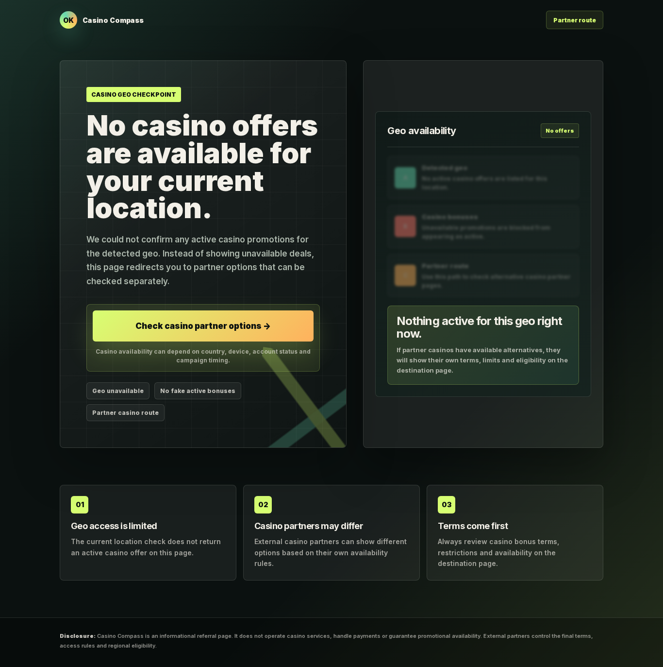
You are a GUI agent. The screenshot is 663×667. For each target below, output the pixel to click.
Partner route (574, 20)
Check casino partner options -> (203, 326)
